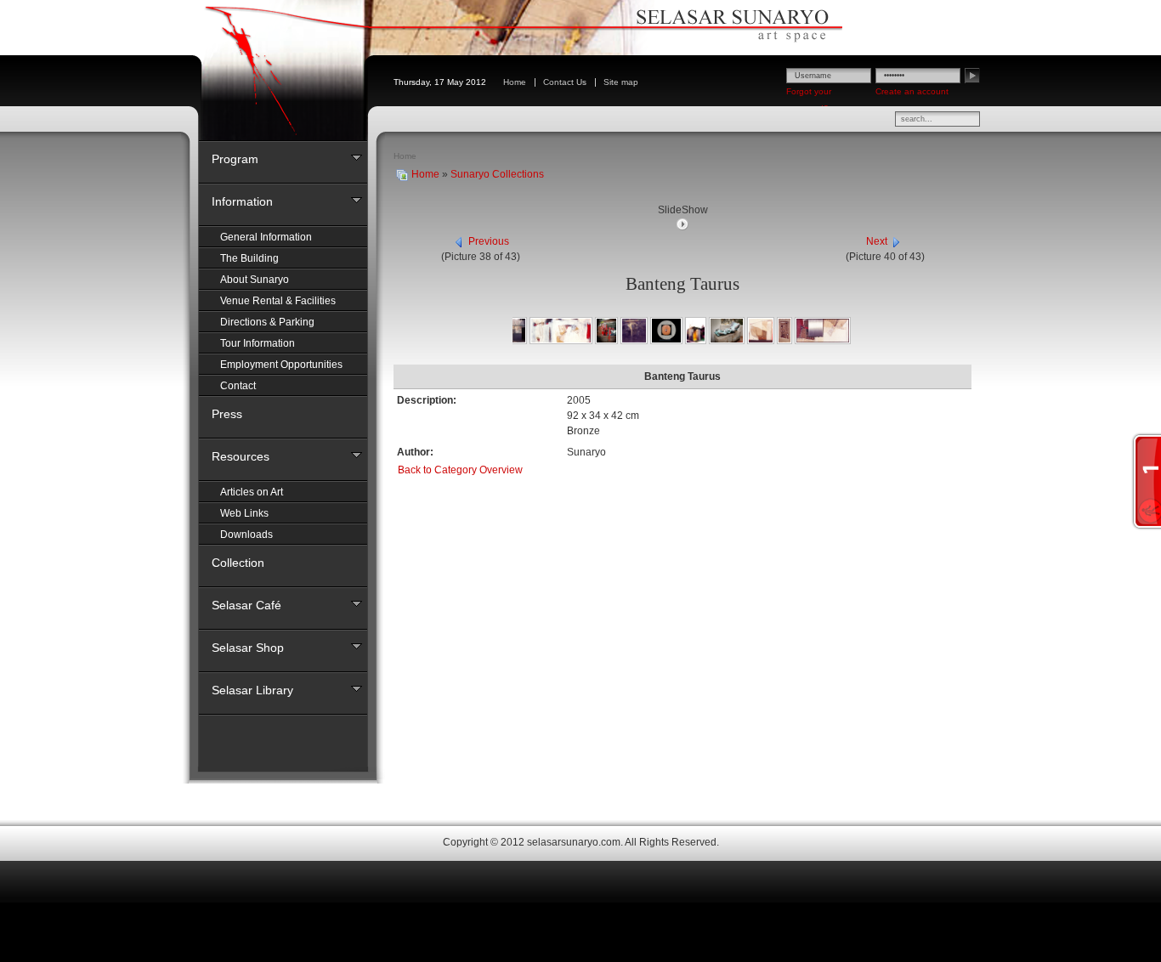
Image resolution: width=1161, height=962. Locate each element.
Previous (488, 241)
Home (425, 174)
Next (876, 241)
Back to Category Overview (460, 470)
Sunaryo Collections (497, 174)
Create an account (912, 91)
